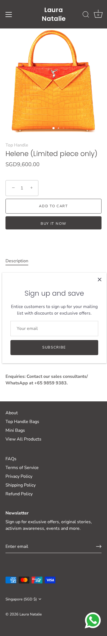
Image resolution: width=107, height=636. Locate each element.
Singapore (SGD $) (21, 599)
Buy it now (53, 223)
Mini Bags (15, 430)
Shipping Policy (20, 485)
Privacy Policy (18, 476)
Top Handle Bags (22, 422)
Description (16, 261)
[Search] (86, 15)
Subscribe (54, 347)
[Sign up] (99, 546)
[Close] (100, 280)
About (11, 413)
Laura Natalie (54, 14)
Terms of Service (22, 468)
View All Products (23, 439)
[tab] (19, 261)
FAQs (10, 459)
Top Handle (16, 145)
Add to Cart (53, 206)
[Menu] (9, 14)
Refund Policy (19, 494)
